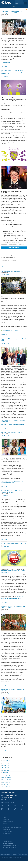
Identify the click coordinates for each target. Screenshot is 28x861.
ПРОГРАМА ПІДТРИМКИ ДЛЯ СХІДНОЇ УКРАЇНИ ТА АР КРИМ (12, 491)
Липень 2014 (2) (5, 784)
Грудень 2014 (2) (6, 772)
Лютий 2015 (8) (5, 767)
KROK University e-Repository (9, 847)
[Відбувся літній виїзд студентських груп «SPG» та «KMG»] (14, 630)
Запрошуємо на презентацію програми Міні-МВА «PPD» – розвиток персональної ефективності (13, 853)
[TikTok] (17, 810)
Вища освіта (3, 851)
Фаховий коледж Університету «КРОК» (12, 827)
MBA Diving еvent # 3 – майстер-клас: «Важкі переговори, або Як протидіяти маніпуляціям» (12, 72)
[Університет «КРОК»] (6, 2)
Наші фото (5, 823)
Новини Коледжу (7, 829)
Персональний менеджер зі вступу (11, 432)
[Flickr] (24, 806)
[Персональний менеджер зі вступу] (14, 455)
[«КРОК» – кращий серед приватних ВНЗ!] (14, 566)
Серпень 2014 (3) (6, 782)
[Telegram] (4, 810)
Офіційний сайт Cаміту (6, 420)
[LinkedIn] (4, 806)
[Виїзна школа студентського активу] (14, 294)
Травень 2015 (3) (6, 760)
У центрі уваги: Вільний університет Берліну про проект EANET (11, 12)
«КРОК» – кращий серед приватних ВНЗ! (13, 543)
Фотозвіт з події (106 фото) (10, 330)
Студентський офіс (7, 831)
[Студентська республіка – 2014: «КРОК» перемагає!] (14, 713)
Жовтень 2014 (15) (6, 777)
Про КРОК (5, 817)
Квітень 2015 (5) (5, 763)
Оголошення (5, 76)
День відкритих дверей (8, 843)
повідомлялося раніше (7, 45)
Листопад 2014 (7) (6, 775)
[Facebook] (10, 806)
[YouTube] (10, 810)
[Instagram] (17, 806)
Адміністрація (6, 819)
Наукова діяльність (7, 833)
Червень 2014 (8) (6, 786)
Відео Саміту (4, 424)
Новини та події (5, 16)
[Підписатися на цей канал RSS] (26, 9)
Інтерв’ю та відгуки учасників (16, 424)
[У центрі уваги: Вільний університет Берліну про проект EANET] (14, 35)
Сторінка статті (7, 62)
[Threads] (24, 810)
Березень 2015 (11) (6, 765)
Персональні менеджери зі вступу (11, 845)
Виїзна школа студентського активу (11, 271)
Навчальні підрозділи (8, 821)
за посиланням (21, 533)
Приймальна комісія (7, 841)
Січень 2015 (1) (5, 770)
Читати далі (4, 66)
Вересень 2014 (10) (6, 779)
